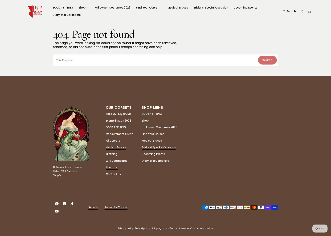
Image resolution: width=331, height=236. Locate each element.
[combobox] (165, 60)
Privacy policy (125, 228)
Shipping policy (160, 228)
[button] (289, 11)
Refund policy (142, 228)
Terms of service (179, 228)
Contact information (201, 228)
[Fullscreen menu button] (22, 11)
